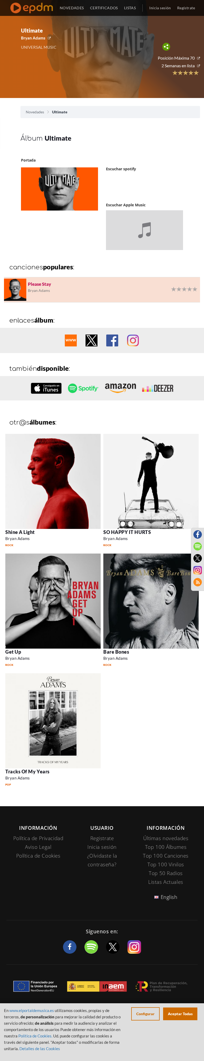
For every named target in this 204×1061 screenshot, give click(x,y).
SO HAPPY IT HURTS (127, 532)
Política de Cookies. (35, 1035)
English (169, 897)
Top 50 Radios (165, 873)
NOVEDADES (72, 8)
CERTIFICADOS (104, 8)
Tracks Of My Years (27, 771)
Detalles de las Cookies (39, 1048)
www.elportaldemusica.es (31, 1010)
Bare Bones (116, 652)
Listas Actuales (165, 882)
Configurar (145, 1013)
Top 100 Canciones (166, 855)
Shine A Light (20, 532)
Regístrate (186, 8)
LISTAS (130, 8)
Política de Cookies (38, 855)
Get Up (13, 652)
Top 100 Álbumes (166, 847)
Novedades (35, 112)
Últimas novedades (166, 838)
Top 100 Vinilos (165, 864)
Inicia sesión (160, 8)
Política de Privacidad (38, 838)
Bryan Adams (33, 37)
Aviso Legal (38, 847)
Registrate (102, 838)
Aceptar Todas (180, 1013)
